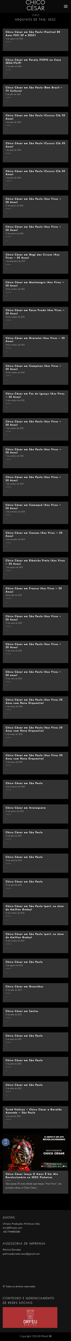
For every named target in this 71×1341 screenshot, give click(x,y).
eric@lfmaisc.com (12, 1228)
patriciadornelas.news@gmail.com (21, 1254)
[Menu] (66, 6)
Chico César (35, 6)
